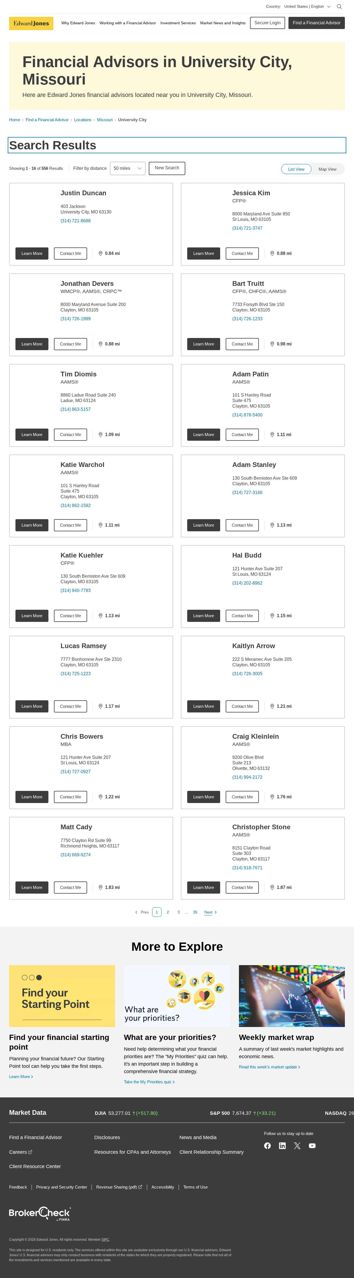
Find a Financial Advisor (316, 22)
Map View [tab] (328, 169)
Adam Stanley (254, 464)
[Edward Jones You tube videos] (312, 1145)
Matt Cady (76, 827)
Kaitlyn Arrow (253, 645)
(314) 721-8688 (76, 220)
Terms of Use (195, 1187)
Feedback (18, 1187)
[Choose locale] (329, 6)
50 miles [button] (122, 168)
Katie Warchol (83, 464)
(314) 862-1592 (76, 505)
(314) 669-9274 (76, 854)
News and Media (198, 1137)
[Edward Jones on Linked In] (282, 1145)
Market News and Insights (223, 23)
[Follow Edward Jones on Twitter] (297, 1145)
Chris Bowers (82, 736)
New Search (167, 167)
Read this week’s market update (268, 1067)
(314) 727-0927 (76, 771)
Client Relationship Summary (211, 1152)
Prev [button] (142, 912)
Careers (20, 1152)
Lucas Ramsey (83, 645)
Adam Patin (250, 374)
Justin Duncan (83, 193)
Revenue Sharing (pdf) (119, 1187)
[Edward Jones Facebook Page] (267, 1145)
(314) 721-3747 (247, 228)
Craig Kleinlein (255, 736)
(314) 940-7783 (76, 590)
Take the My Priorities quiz (149, 1081)
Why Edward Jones (78, 23)
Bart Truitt (248, 283)
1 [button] (157, 912)
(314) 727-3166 (247, 492)
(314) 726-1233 (247, 318)
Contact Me (70, 253)
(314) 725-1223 (76, 673)
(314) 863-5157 (76, 409)
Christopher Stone (261, 827)
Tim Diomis (79, 374)
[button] (167, 912)
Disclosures (107, 1137)
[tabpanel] (177, 550)
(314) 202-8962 (247, 583)
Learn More (32, 253)
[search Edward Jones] (339, 6)
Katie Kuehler (82, 555)
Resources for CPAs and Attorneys (132, 1152)
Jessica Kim (251, 193)
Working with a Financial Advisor (128, 23)
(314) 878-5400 (247, 415)
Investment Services (178, 23)
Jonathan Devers (87, 283)
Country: (273, 6)
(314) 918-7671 (247, 867)
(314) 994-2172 (247, 777)
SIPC (105, 1240)
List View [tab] (296, 169)
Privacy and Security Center (61, 1187)
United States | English (304, 6)
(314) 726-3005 (247, 673)
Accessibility (163, 1187)
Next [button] (208, 912)
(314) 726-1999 (76, 318)
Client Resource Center (35, 1166)
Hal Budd (247, 555)
